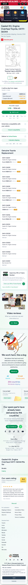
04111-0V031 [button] (6, 224)
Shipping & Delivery (6, 510)
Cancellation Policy (19, 510)
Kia (2, 547)
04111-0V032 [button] (6, 233)
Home (2, 11)
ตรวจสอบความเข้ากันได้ (15, 81)
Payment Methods (6, 512)
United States (12, 136)
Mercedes (4, 549)
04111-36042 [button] (6, 186)
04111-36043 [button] (6, 196)
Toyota (3, 523)
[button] (10, 78)
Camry (4, 471)
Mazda (3, 532)
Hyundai (4, 545)
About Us (4, 515)
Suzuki (3, 537)
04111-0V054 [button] (6, 252)
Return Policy (18, 512)
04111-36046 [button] (6, 215)
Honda (3, 540)
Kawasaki (4, 542)
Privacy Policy (18, 515)
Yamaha (4, 535)
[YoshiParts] (14, 556)
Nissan (3, 528)
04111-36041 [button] (6, 177)
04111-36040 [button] (6, 167)
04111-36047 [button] (6, 158)
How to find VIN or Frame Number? (10, 287)
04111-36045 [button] (6, 205)
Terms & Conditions (20, 517)
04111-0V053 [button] (6, 243)
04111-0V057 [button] (6, 261)
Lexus (3, 525)
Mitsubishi (4, 530)
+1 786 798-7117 (14, 446)
